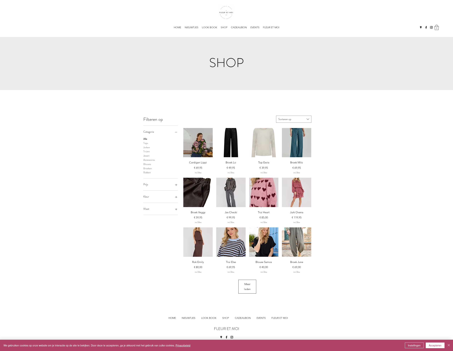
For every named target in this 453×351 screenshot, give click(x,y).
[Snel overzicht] (198, 142)
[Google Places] (421, 27)
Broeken (147, 168)
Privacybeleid (183, 345)
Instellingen (414, 345)
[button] (271, 27)
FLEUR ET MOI (226, 328)
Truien (146, 151)
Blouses (147, 164)
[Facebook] (426, 27)
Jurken (146, 147)
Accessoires (149, 160)
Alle (145, 139)
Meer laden (247, 286)
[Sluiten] (449, 345)
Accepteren (435, 345)
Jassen (146, 155)
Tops (145, 143)
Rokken (147, 172)
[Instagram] (431, 27)
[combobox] (293, 119)
